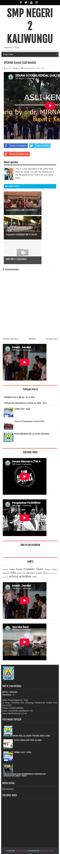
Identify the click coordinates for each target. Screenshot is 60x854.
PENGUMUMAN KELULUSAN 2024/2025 (31, 434)
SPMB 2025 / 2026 (22, 409)
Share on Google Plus (19, 154)
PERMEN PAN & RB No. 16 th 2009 (19, 397)
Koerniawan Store (47, 851)
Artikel (12, 569)
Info (13, 572)
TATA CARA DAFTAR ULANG (28, 740)
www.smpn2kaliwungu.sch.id (14, 713)
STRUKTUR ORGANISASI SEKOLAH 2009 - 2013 (25, 403)
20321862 (13, 692)
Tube (38, 68)
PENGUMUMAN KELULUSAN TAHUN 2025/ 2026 (26, 736)
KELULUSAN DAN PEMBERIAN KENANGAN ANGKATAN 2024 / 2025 (24, 775)
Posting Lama (51, 339)
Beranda (32, 339)
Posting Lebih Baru (11, 339)
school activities (29, 68)
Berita (19, 569)
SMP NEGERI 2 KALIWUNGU (30, 26)
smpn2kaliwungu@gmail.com (20, 711)
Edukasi (48, 569)
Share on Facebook (18, 146)
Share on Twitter (42, 146)
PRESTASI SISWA (34, 573)
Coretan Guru (33, 569)
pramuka (6, 577)
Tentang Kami (52, 573)
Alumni (5, 569)
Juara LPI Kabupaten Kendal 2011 (29, 421)
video (43, 68)
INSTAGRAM (8, 789)
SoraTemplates (21, 851)
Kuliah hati (21, 573)
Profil (45, 573)
